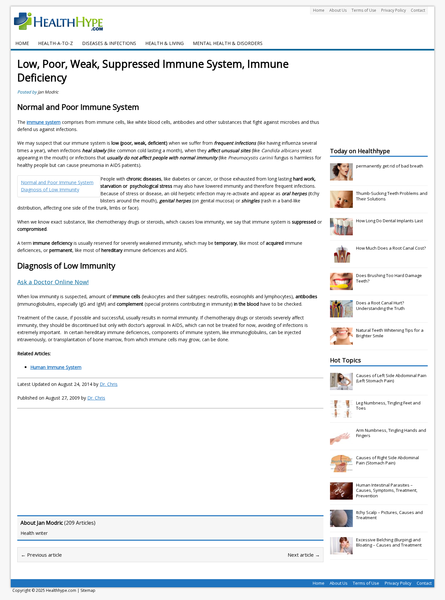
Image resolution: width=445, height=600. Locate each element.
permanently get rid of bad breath (389, 166)
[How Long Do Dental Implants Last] (341, 232)
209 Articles (80, 522)
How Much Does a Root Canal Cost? (391, 248)
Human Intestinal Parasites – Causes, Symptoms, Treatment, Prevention (386, 490)
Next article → (304, 554)
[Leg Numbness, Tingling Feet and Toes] (341, 414)
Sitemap (87, 590)
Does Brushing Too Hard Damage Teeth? (389, 278)
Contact (418, 10)
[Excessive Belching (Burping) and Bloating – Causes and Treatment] (341, 551)
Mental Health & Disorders (228, 43)
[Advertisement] (72, 460)
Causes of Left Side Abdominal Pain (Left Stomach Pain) (391, 378)
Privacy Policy (393, 10)
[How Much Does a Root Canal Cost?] (341, 259)
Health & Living (164, 43)
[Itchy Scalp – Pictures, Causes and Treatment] (341, 523)
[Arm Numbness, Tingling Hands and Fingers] (341, 441)
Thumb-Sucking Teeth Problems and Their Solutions (391, 196)
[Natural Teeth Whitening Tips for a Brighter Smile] (341, 341)
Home (318, 10)
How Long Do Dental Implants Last (389, 221)
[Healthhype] (63, 21)
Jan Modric (48, 92)
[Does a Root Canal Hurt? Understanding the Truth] (341, 314)
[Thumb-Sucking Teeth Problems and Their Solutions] (341, 204)
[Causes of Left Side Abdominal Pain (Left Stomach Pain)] (341, 386)
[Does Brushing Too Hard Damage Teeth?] (341, 286)
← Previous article (41, 554)
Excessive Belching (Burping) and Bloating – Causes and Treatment (389, 542)
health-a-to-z (55, 43)
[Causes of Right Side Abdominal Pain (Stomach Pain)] (341, 469)
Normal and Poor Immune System (57, 182)
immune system (44, 122)
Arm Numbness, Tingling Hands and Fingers (391, 433)
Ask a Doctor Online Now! (53, 282)
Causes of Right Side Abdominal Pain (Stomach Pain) (387, 460)
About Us (338, 10)
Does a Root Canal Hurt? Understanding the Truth (380, 305)
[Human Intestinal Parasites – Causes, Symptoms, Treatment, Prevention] (341, 496)
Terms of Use (364, 10)
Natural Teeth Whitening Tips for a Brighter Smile (389, 333)
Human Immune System (55, 367)
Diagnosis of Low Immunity (50, 189)
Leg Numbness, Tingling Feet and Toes (388, 405)
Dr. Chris (109, 384)
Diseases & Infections (109, 43)
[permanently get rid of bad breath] (341, 177)
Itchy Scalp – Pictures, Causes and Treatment (389, 515)
